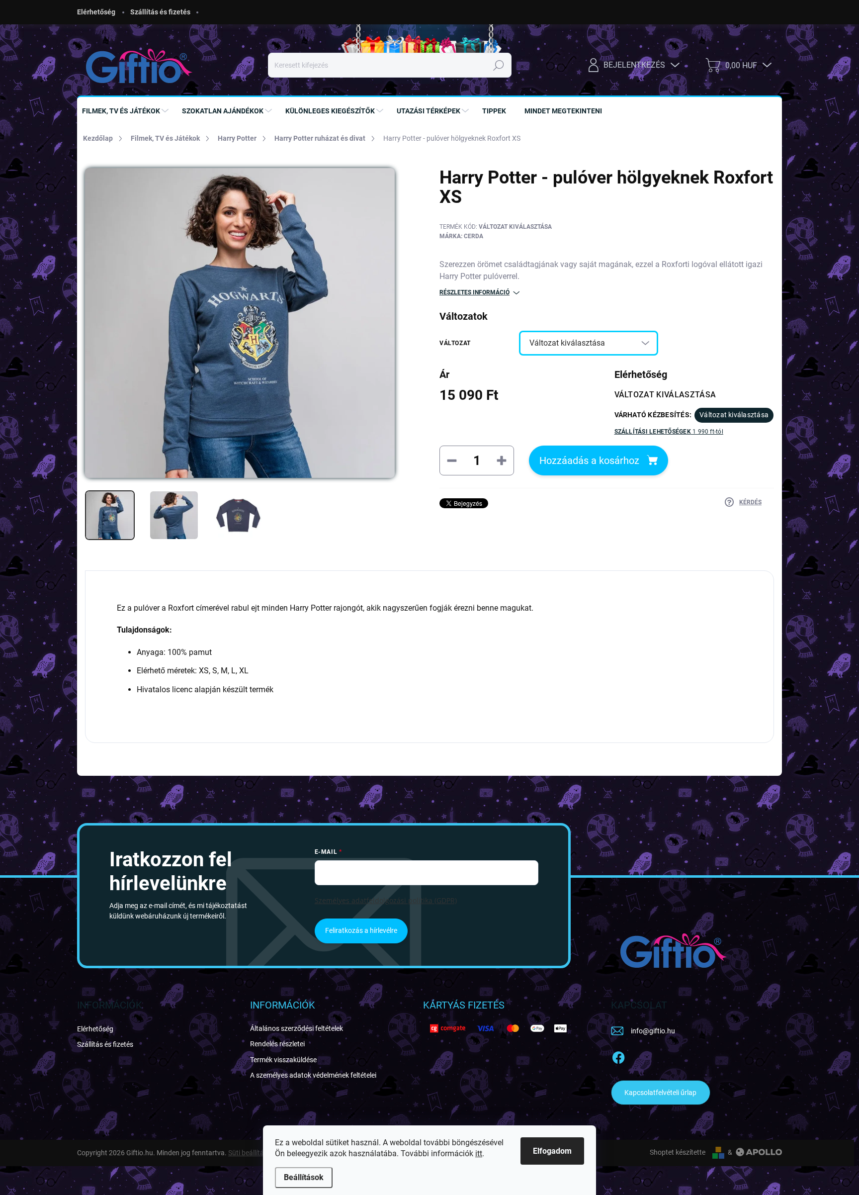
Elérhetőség (96, 12)
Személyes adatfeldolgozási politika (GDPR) (386, 900)
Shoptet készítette (677, 1152)
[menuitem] (126, 111)
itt (478, 1153)
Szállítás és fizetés (160, 12)
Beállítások (304, 1177)
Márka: (461, 236)
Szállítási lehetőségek (668, 431)
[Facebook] (618, 1055)
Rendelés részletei (277, 1044)
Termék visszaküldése (283, 1060)
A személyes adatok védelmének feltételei (313, 1075)
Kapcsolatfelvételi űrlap (660, 1093)
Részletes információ (474, 292)
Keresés (499, 65)
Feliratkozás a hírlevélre (361, 930)
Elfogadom (552, 1151)
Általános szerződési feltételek (296, 1028)
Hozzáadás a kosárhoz (589, 460)
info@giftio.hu (653, 1031)
